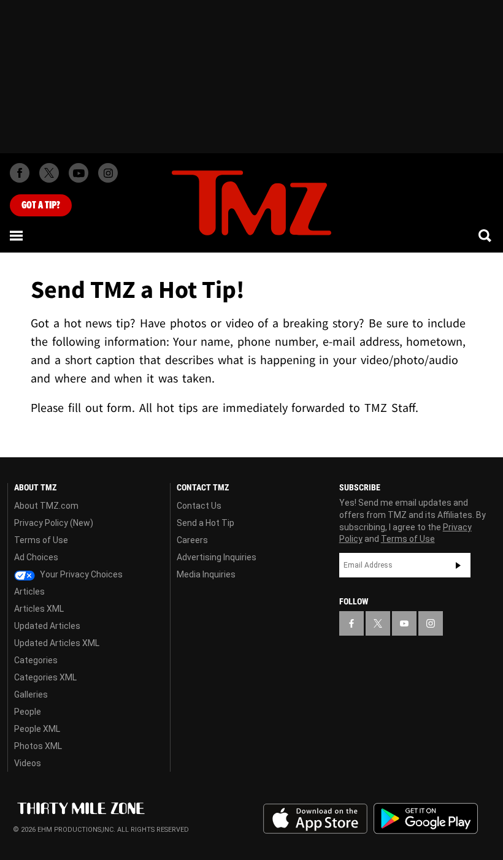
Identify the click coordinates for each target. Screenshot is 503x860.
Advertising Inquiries (216, 557)
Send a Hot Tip (205, 523)
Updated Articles (47, 626)
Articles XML (39, 609)
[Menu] (17, 235)
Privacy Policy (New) (53, 523)
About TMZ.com (46, 506)
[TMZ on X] (49, 173)
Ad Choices (36, 557)
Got (40, 205)
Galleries (31, 694)
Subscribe (458, 565)
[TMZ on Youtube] (78, 173)
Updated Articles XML (56, 643)
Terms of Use (41, 540)
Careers (192, 540)
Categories (36, 660)
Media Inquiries (206, 574)
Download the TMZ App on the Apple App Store (315, 819)
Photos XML (38, 746)
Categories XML (45, 677)
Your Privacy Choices (80, 574)
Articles (29, 591)
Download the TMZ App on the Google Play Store (426, 818)
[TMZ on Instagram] (108, 173)
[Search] (486, 235)
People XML (37, 729)
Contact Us (199, 506)
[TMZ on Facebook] (19, 173)
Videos (27, 763)
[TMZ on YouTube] (404, 623)
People (27, 712)
